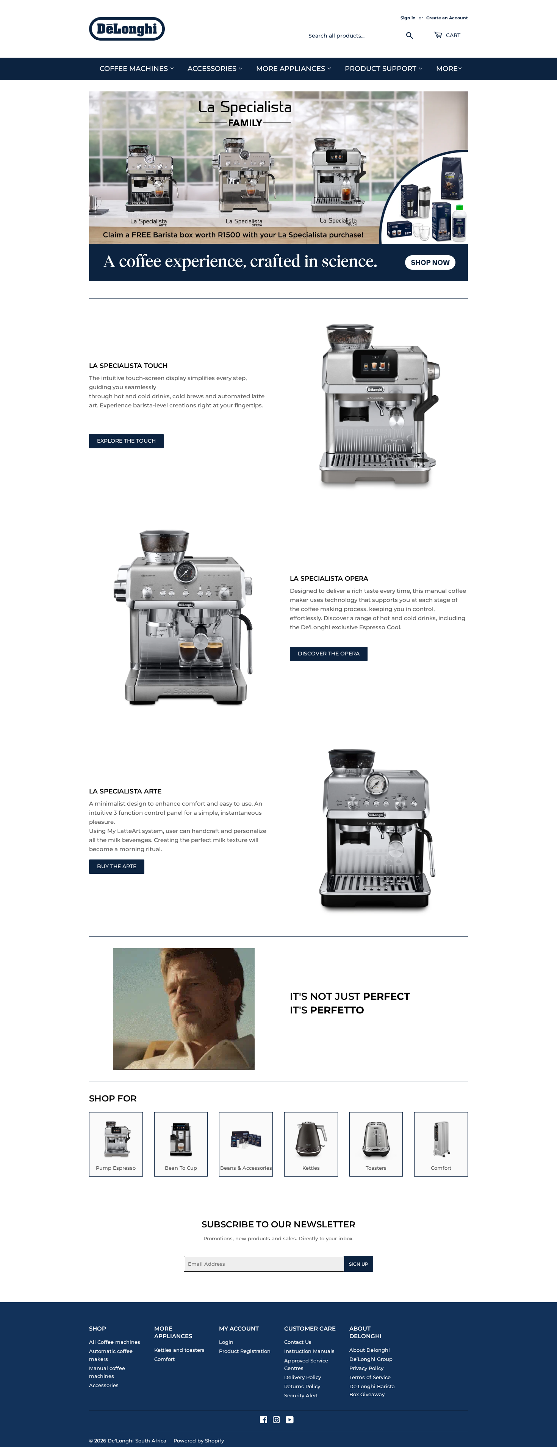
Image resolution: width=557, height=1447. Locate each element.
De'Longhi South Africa (137, 1441)
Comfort (164, 1359)
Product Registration (245, 1351)
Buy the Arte (116, 866)
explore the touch (126, 440)
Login (226, 1342)
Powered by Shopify (199, 1441)
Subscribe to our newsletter (278, 1224)
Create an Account (447, 17)
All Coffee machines (114, 1342)
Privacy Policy (366, 1368)
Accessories (213, 68)
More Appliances (291, 68)
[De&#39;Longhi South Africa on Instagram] (276, 1421)
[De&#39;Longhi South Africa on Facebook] (264, 1421)
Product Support (381, 68)
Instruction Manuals (309, 1351)
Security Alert (301, 1395)
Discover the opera (329, 653)
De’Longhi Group (371, 1359)
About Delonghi (369, 1350)
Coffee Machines (135, 68)
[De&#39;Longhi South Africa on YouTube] (290, 1421)
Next (451, 186)
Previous (105, 186)
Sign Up (358, 1264)
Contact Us (297, 1342)
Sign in (408, 17)
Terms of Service (370, 1377)
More (447, 68)
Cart (452, 35)
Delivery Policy (302, 1377)
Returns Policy (302, 1386)
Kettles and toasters (179, 1350)
